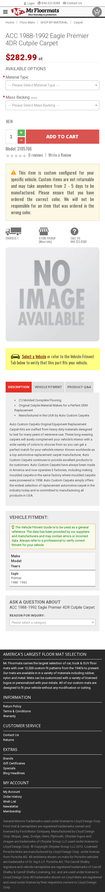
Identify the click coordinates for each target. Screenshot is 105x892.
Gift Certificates (14, 763)
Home (10, 22)
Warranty (9, 716)
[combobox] (52, 85)
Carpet (78, 22)
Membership (12, 811)
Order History (12, 796)
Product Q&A (79, 387)
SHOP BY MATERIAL (54, 22)
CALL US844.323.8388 (79, 240)
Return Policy (12, 706)
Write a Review (59, 155)
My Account (11, 792)
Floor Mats (27, 22)
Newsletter (10, 806)
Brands (8, 758)
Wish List (9, 801)
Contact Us (74, 3)
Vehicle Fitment (48, 387)
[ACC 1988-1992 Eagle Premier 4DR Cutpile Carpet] (52, 294)
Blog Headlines (14, 773)
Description (18, 387)
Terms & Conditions (17, 711)
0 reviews (35, 155)
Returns (8, 740)
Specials (9, 768)
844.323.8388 (51, 3)
